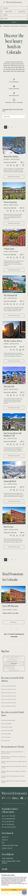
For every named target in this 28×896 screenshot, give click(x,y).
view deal (13, 622)
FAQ (3, 842)
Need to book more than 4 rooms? (11, 862)
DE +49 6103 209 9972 (9, 827)
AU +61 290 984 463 (8, 824)
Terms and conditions (10, 845)
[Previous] (11, 629)
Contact (5, 840)
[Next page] (15, 127)
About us (5, 837)
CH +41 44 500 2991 (8, 821)
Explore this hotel (14, 176)
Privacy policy (7, 848)
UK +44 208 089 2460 (8, 819)
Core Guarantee (7, 858)
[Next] (16, 629)
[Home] (1, 26)
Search (14, 22)
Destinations (7, 26)
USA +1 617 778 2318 (8, 816)
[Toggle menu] (4, 2)
